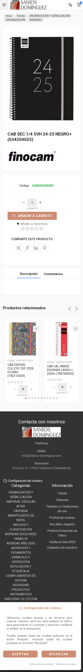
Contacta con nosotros (62, 547)
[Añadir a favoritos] (36, 329)
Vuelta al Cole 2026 (62, 542)
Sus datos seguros (62, 524)
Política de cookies (66, 664)
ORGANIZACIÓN (15, 19)
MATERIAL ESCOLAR (21, 501)
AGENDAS (36, 19)
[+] (40, 202)
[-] (23, 202)
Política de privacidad (41, 664)
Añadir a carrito (35, 216)
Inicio (9, 15)
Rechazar (59, 654)
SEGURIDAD (21, 585)
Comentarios (53, 274)
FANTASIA (21, 511)
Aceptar (20, 654)
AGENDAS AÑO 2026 (21, 543)
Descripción (28, 274)
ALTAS (20, 506)
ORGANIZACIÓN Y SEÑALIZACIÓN (49, 15)
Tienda (20, 15)
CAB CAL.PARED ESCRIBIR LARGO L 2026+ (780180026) (60, 369)
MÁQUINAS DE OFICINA (20, 599)
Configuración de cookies (25, 481)
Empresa (62, 500)
